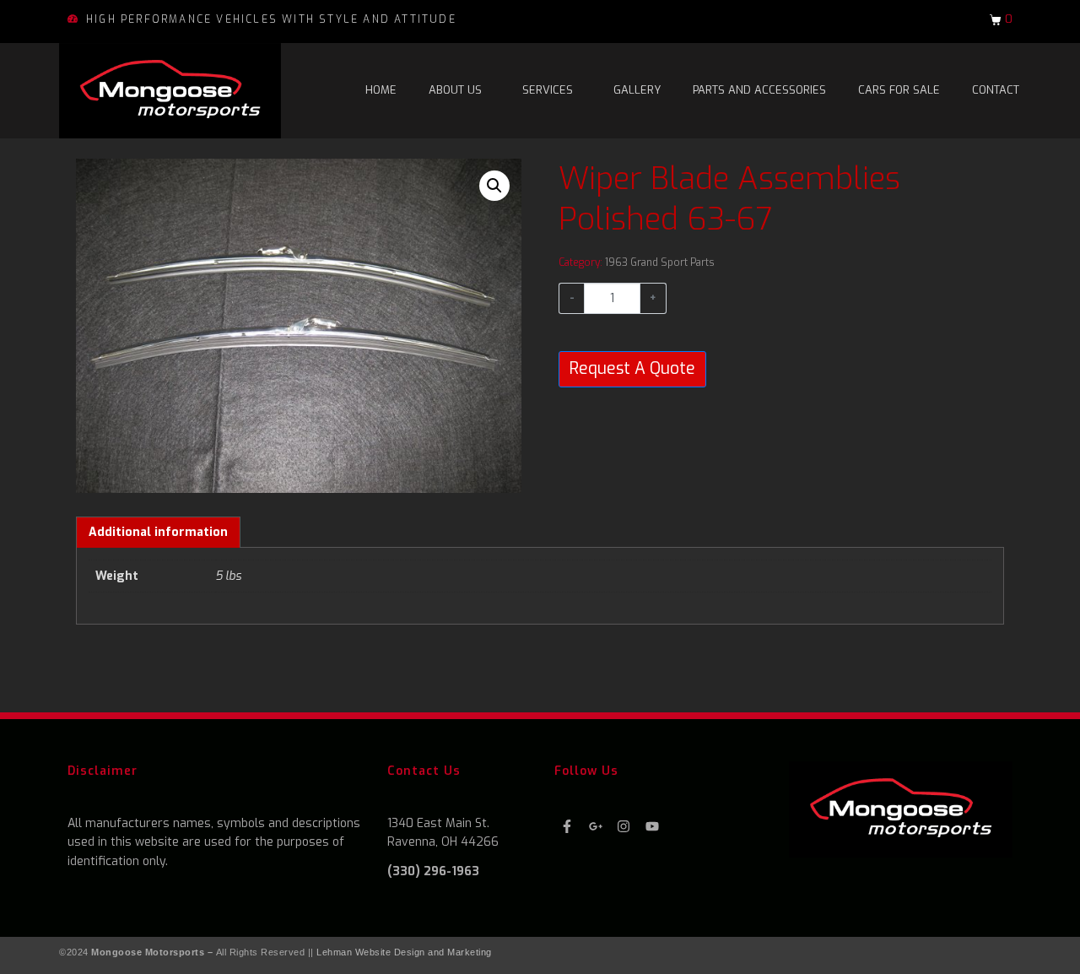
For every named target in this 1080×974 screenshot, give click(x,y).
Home (381, 90)
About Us (455, 90)
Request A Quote (632, 368)
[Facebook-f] (566, 826)
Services (547, 90)
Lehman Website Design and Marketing (404, 952)
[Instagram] (624, 826)
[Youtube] (652, 826)
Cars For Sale (899, 90)
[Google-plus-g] (595, 826)
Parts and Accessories (759, 90)
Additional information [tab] (158, 532)
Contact (995, 90)
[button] (494, 185)
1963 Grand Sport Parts (660, 262)
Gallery (637, 90)
